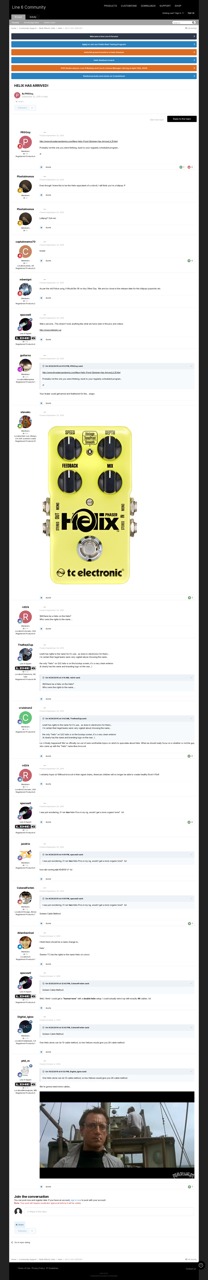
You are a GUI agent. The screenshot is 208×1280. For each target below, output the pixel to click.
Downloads (148, 5)
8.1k (26, 628)
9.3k (26, 1088)
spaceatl (25, 314)
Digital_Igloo (25, 1016)
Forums (15, 22)
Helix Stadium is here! (104, 60)
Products (110, 5)
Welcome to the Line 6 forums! (104, 36)
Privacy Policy (38, 1268)
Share (20, 101)
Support (165, 5)
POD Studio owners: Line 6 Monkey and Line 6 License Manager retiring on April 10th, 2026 (104, 68)
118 (26, 154)
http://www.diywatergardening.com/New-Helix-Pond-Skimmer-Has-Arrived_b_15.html (79, 141)
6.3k (26, 672)
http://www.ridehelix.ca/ (50, 330)
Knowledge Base (31, 22)
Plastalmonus (25, 176)
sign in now (76, 1200)
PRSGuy (29, 93)
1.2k (26, 865)
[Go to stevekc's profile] (25, 421)
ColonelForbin (25, 887)
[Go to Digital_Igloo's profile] (25, 1026)
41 (26, 198)
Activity (33, 17)
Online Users (49, 22)
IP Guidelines (52, 1268)
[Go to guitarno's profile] (25, 365)
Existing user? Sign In (172, 13)
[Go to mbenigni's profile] (25, 289)
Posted (52, 135)
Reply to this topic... (38, 1211)
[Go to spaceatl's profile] (25, 324)
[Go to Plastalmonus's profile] (25, 186)
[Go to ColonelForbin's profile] (25, 897)
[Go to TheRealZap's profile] (25, 654)
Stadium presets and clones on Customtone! (104, 76)
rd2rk (25, 607)
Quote (48, 167)
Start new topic (157, 119)
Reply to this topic (182, 119)
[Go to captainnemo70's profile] (25, 251)
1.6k (26, 341)
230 (26, 377)
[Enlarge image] (90, 504)
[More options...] (45, 132)
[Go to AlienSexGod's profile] (25, 942)
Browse (18, 17)
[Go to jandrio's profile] (25, 853)
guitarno (25, 355)
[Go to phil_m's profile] (25, 1070)
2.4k (26, 1038)
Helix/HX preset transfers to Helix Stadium (104, 52)
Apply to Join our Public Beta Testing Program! (104, 44)
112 (26, 301)
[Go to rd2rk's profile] (25, 616)
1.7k (26, 909)
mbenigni (25, 279)
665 (26, 433)
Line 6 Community (29, 7)
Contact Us (191, 1269)
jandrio (25, 843)
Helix (45, 96)
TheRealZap (25, 644)
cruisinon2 (25, 707)
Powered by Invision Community (104, 1276)
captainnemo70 (26, 241)
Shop (178, 5)
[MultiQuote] (41, 167)
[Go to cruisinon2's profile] (25, 717)
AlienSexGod (25, 932)
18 (26, 954)
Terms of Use (24, 1268)
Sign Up (191, 13)
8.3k (26, 729)
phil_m (25, 1060)
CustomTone (129, 5)
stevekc (26, 412)
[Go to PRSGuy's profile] (17, 95)
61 (26, 263)
